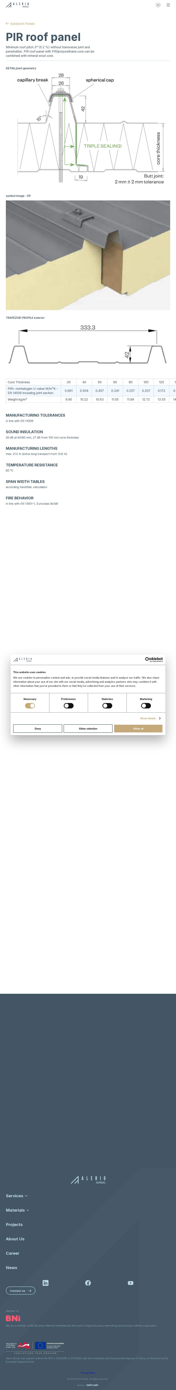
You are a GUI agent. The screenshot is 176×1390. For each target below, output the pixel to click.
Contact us (17, 1291)
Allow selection (88, 728)
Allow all (138, 728)
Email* (14, 1063)
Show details (148, 718)
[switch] (69, 706)
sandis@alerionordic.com (31, 1154)
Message (16, 1094)
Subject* (16, 1079)
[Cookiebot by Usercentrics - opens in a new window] (148, 659)
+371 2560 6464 (26, 1161)
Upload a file (90, 1125)
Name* (15, 1048)
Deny (38, 728)
